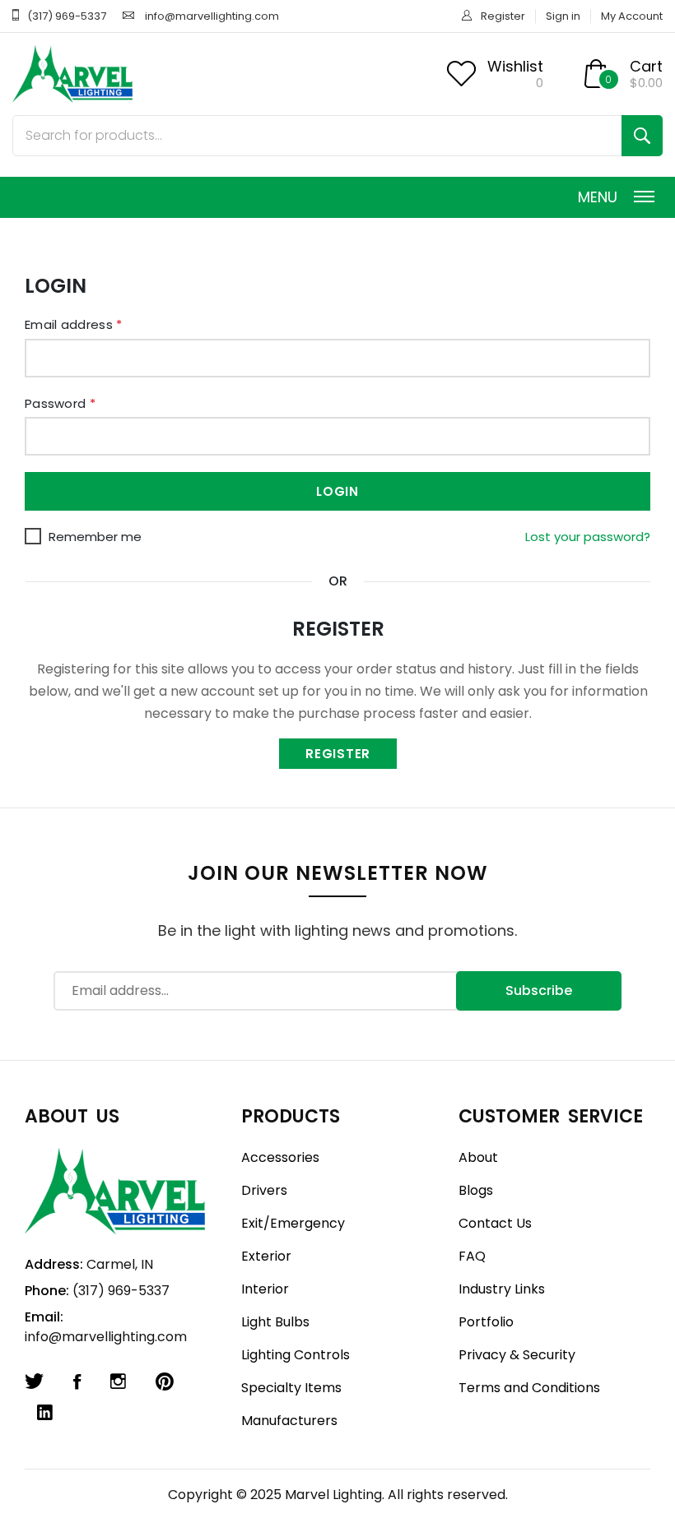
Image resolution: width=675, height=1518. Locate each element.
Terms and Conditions (529, 1387)
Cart (646, 66)
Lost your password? (587, 536)
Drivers (264, 1190)
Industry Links (502, 1289)
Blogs (476, 1190)
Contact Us (495, 1223)
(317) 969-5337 (66, 16)
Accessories (280, 1157)
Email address (74, 324)
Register (503, 16)
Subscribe (538, 990)
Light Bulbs (275, 1321)
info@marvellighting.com (212, 16)
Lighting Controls (295, 1354)
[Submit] (642, 135)
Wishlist (515, 66)
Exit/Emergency (293, 1223)
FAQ (472, 1256)
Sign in (563, 16)
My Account (632, 16)
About (478, 1157)
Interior (265, 1289)
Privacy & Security (517, 1354)
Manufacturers (289, 1420)
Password (60, 403)
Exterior (266, 1256)
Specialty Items (291, 1387)
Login (337, 491)
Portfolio (486, 1321)
